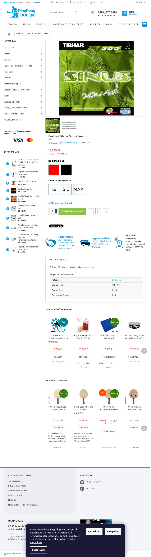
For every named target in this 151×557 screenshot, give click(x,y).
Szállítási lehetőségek (60, 203)
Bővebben (83, 357)
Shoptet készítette (14, 553)
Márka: (87, 143)
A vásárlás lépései (15, 495)
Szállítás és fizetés (59, 2)
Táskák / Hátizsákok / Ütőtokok (18, 89)
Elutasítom (94, 531)
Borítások (8, 59)
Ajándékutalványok (12, 119)
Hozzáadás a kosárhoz (72, 211)
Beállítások (38, 550)
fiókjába (36, 2)
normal (77, 363)
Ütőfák (7, 53)
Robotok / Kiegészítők (14, 113)
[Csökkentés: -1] (56, 212)
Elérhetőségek (13, 500)
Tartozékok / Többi (12, 101)
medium (86, 363)
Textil (6, 95)
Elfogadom (113, 531)
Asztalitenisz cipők (12, 83)
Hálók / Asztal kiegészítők (15, 107)
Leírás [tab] (49, 259)
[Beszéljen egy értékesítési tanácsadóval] (98, 211)
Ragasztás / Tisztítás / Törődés (18, 65)
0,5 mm (102, 363)
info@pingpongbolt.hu (94, 482)
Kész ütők (8, 71)
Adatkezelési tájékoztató (18, 490)
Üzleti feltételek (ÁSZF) (84, 2)
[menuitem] (12, 24)
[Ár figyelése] (106, 211)
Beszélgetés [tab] (61, 259)
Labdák (7, 77)
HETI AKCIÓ (9, 47)
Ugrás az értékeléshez (69, 142)
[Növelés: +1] (56, 210)
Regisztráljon (9, 2)
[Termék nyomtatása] (90, 211)
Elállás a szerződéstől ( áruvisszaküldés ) (24, 505)
